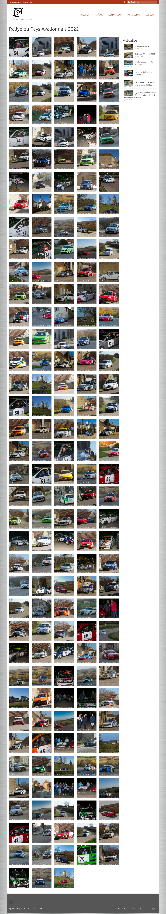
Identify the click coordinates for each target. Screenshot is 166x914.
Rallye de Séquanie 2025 (145, 54)
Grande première (142, 46)
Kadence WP (38, 909)
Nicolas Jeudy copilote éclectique (144, 63)
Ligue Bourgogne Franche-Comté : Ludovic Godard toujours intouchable (140, 95)
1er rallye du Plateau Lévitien (143, 73)
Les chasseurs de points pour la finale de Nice (145, 83)
